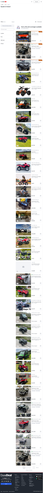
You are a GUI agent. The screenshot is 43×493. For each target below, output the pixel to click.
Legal (1, 491)
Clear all (13, 21)
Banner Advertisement (31, 483)
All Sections (16, 479)
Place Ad (36, 1)
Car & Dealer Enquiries (31, 481)
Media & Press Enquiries (31, 477)
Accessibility (23, 485)
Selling (22, 478)
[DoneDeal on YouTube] (6, 481)
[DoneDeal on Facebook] (2, 481)
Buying (22, 477)
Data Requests (23, 482)
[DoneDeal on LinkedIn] (8, 481)
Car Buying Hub (17, 485)
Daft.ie (16, 488)
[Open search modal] (32, 1)
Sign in (6, 483)
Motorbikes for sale (17, 477)
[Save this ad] (41, 41)
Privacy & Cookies (5, 491)
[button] (7, 33)
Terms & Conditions (11, 491)
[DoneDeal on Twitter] (4, 481)
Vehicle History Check (17, 482)
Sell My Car (16, 480)
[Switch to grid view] (35, 22)
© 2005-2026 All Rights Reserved (37, 491)
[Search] (1, 29)
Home (5, 4)
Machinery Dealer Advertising (31, 485)
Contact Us (23, 481)
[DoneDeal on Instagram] (10, 481)
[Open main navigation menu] (41, 1)
